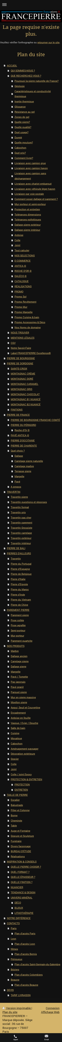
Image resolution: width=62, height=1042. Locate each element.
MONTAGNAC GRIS (21, 389)
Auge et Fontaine (20, 830)
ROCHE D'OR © (23, 271)
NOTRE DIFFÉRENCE (19, 918)
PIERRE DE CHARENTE (24, 445)
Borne (14, 815)
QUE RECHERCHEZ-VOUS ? (26, 75)
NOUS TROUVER (20, 332)
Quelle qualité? (23, 127)
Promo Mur (21, 307)
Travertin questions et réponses (29, 502)
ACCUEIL (12, 65)
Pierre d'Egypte (19, 584)
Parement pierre (20, 615)
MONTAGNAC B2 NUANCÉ (26, 404)
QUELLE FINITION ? (21, 882)
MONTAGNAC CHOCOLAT (25, 394)
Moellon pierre (19, 702)
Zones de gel (22, 117)
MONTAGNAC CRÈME (23, 373)
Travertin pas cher (21, 517)
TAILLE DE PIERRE (17, 795)
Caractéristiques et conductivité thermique (33, 94)
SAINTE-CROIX (19, 368)
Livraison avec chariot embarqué (33, 183)
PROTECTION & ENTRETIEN (26, 779)
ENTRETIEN (21, 789)
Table (14, 825)
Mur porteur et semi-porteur (30, 204)
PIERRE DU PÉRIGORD (23, 425)
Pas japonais (18, 681)
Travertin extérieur (21, 538)
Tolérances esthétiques (28, 219)
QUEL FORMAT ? (20, 872)
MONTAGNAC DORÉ (22, 378)
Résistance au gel (25, 111)
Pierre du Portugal (21, 563)
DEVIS (10, 990)
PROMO (19, 291)
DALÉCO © (21, 276)
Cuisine (15, 733)
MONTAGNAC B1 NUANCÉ (26, 399)
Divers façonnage (21, 846)
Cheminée (16, 820)
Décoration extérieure (23, 753)
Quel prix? (20, 152)
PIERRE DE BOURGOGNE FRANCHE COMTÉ (35, 420)
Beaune (15, 979)
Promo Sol (20, 296)
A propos (16, 486)
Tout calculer (22, 250)
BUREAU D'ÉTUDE (21, 851)
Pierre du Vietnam (21, 599)
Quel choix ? (18, 450)
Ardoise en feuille (21, 717)
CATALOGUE (22, 281)
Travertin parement (21, 522)
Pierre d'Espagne (20, 569)
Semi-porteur (18, 630)
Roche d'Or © (22, 430)
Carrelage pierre (20, 661)
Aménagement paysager (24, 748)
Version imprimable (18, 1008)
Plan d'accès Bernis (26, 954)
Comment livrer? (24, 158)
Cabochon (20, 147)
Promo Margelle (24, 312)
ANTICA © (20, 266)
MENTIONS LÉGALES (22, 337)
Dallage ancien (19, 656)
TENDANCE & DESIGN (23, 892)
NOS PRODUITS (15, 646)
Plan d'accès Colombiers (29, 974)
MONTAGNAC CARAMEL (24, 384)
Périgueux (16, 959)
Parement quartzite (21, 640)
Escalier (15, 800)
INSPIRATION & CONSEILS (22, 861)
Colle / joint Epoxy (21, 774)
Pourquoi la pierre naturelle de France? (37, 81)
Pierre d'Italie (18, 579)
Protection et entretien (27, 209)
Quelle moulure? (24, 142)
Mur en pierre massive (23, 697)
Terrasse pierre (23, 471)
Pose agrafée (18, 625)
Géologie (20, 86)
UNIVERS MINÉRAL (21, 897)
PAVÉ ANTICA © (20, 435)
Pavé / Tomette (19, 676)
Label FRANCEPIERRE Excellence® (31, 353)
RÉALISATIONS (23, 286)
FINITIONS (16, 409)
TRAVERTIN (13, 491)
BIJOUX (19, 907)
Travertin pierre (19, 496)
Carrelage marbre (24, 466)
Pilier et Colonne (20, 810)
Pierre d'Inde (18, 594)
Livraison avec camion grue (30, 163)
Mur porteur (17, 635)
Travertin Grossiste (21, 527)
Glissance (20, 106)
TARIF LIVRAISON (21, 995)
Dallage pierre (18, 666)
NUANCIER (17, 887)
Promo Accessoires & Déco (30, 322)
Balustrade (17, 805)
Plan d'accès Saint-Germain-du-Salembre (37, 964)
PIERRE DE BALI (16, 548)
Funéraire (16, 841)
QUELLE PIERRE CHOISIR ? (26, 866)
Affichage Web (50, 1012)
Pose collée (17, 620)
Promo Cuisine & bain (27, 317)
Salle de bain (18, 728)
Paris (14, 928)
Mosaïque (16, 738)
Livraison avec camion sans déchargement (30, 176)
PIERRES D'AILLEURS (19, 553)
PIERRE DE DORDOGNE (20, 363)
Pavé (17, 481)
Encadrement (18, 712)
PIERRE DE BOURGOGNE (21, 358)
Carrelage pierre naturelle (29, 461)
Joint (17, 245)
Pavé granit (17, 687)
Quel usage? (21, 132)
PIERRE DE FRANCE (18, 414)
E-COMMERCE (23, 260)
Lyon (13, 938)
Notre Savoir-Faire (21, 348)
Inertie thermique (24, 101)
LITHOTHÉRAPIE (24, 913)
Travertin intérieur (21, 543)
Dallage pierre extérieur (28, 224)
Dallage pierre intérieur (27, 229)
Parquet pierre (19, 692)
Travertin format (20, 507)
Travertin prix (18, 512)
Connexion (53, 1008)
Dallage (19, 455)
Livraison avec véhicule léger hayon (35, 188)
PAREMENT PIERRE (18, 610)
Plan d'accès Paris (25, 933)
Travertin (16, 558)
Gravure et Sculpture (22, 836)
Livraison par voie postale (29, 193)
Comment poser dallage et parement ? (36, 199)
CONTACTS (13, 923)
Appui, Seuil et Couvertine (25, 707)
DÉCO (18, 902)
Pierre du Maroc (20, 589)
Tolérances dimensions (28, 214)
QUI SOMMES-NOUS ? (23, 70)
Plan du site (9, 1012)
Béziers (15, 969)
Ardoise (19, 235)
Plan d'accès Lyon (25, 943)
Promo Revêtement (25, 301)
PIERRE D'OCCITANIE (23, 440)
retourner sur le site (48, 42)
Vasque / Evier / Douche (24, 723)
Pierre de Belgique (21, 574)
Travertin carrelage (21, 533)
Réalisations (18, 856)
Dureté (18, 137)
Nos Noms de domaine (28, 327)
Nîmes (14, 949)
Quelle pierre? (22, 122)
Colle (17, 240)
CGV (13, 343)
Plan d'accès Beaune (26, 984)
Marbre (15, 651)
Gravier (15, 758)
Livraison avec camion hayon (31, 168)
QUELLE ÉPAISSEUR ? (23, 877)
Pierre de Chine (19, 604)
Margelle (19, 476)
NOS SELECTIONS (25, 255)
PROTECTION (22, 784)
